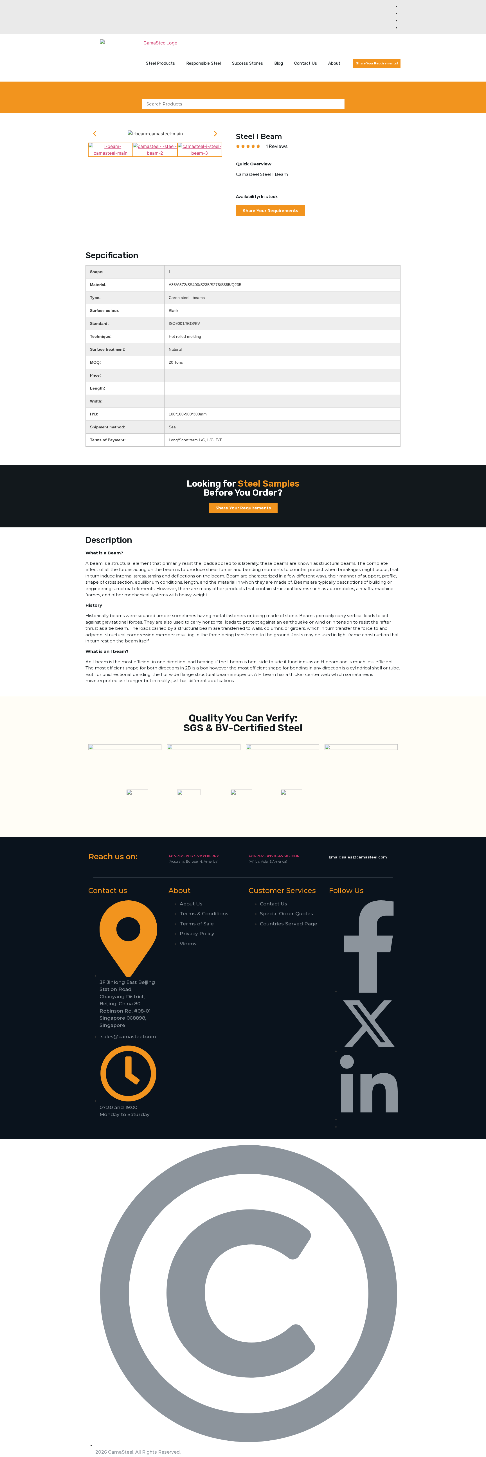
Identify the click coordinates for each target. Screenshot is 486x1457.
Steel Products (160, 63)
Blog (278, 63)
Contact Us (305, 63)
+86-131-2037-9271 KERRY (193, 856)
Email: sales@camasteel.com (358, 857)
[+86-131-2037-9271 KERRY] (170, 849)
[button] (94, 133)
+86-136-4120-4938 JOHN (274, 856)
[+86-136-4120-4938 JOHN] (251, 849)
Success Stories (247, 63)
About (334, 63)
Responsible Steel (203, 63)
